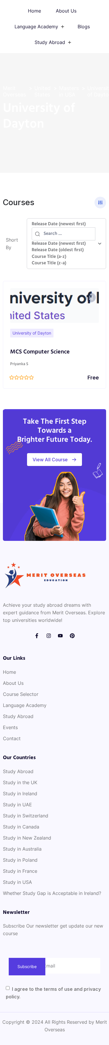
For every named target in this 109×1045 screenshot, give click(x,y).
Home (34, 11)
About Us (66, 11)
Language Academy (36, 26)
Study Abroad (50, 42)
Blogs (84, 26)
